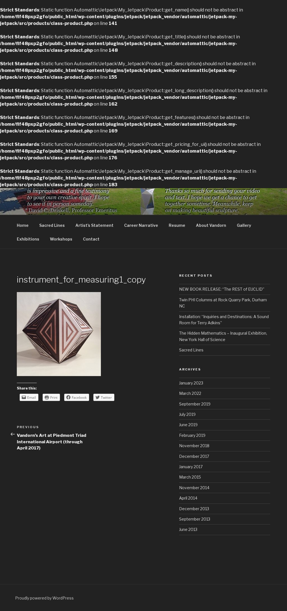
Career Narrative (141, 225)
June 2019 (188, 424)
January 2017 (191, 466)
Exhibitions (28, 239)
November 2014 (194, 487)
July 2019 (187, 414)
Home (23, 225)
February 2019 (192, 435)
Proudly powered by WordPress (44, 598)
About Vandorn (211, 225)
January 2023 (191, 383)
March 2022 (190, 393)
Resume (177, 225)
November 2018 (194, 445)
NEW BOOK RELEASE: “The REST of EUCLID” (221, 289)
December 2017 (194, 456)
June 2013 (188, 529)
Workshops (61, 239)
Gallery (244, 225)
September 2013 (194, 519)
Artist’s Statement (94, 225)
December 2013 (194, 508)
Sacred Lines (52, 225)
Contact (91, 239)
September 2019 (194, 404)
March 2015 (190, 477)
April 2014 (188, 498)
